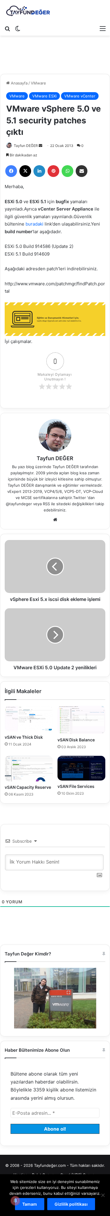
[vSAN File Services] (81, 768)
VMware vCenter (79, 96)
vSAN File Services (75, 786)
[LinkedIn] (39, 171)
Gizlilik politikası (71, 1204)
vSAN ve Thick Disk (24, 737)
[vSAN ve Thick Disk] (29, 718)
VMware (38, 83)
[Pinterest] (53, 171)
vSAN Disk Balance (76, 739)
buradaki (35, 224)
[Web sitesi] (55, 519)
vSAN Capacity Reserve (28, 787)
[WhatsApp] (67, 171)
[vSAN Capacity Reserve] (29, 768)
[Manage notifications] (15, 1200)
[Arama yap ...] (7, 28)
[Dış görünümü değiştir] (18, 28)
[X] (25, 171)
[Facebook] (11, 171)
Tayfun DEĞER (26, 145)
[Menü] (103, 28)
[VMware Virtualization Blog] (27, 11)
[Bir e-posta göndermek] (40, 145)
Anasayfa (19, 83)
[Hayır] (103, 1195)
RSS (46, 503)
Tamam (29, 1204)
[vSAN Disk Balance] (81, 720)
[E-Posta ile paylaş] (81, 171)
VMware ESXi (44, 96)
